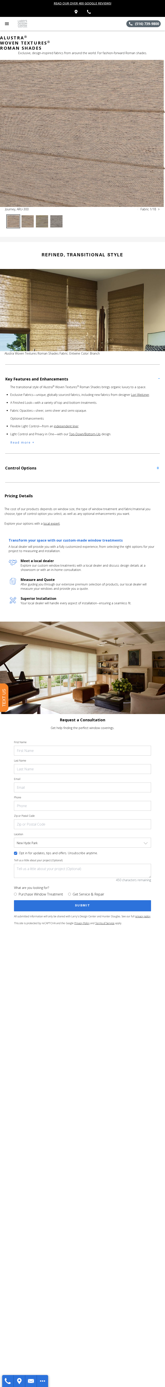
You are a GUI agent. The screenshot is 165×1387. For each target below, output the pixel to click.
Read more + (22, 442)
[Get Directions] (19, 1381)
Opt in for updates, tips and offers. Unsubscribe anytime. (58, 853)
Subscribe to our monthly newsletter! (82, 3)
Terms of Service (105, 923)
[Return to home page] (27, 23)
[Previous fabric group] (138, 209)
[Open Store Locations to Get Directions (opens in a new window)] (76, 12)
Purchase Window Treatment (40, 894)
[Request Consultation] (31, 1381)
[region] (82, 133)
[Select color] (13, 221)
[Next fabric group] (159, 209)
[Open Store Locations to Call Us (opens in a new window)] (89, 12)
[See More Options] (42, 1381)
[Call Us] (8, 1381)
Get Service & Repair (88, 894)
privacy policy (142, 916)
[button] (6, 23)
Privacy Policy (82, 923)
